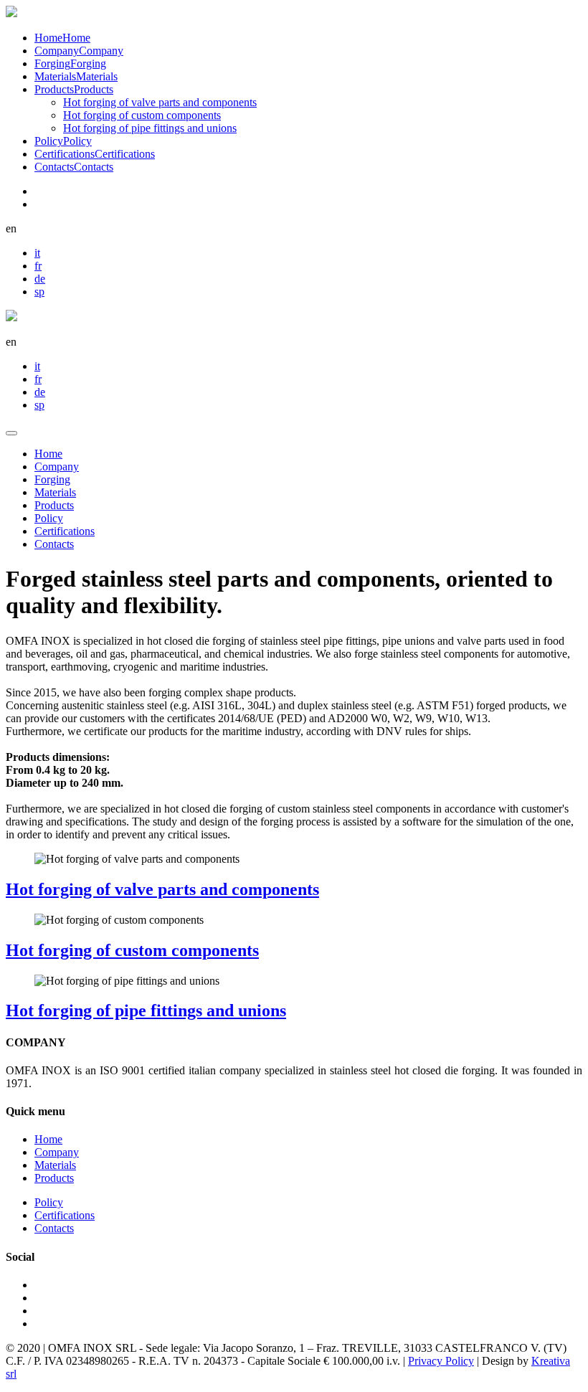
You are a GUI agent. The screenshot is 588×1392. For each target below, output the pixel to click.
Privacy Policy (441, 1361)
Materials (55, 492)
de (39, 279)
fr (38, 266)
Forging (52, 479)
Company (56, 466)
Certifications (64, 531)
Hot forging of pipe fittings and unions (150, 128)
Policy (48, 518)
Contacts (54, 544)
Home (48, 454)
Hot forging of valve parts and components (160, 102)
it (37, 253)
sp (39, 291)
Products (54, 505)
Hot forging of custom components (142, 115)
